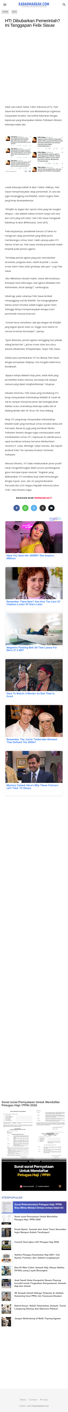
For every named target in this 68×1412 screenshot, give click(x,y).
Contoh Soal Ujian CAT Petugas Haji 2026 (36, 1242)
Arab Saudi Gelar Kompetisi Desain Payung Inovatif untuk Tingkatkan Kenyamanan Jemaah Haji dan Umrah (40, 1283)
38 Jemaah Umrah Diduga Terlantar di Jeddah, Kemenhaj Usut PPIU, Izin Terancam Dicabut (39, 1294)
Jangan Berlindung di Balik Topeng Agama (37, 1318)
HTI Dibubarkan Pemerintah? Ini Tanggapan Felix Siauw (32, 23)
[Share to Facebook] (16, 508)
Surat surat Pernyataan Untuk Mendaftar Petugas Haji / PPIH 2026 (31, 1103)
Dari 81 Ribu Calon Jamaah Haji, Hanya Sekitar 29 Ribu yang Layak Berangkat (39, 1269)
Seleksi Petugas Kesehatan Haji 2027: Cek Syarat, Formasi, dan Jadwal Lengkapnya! (37, 1256)
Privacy (44, 1400)
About (23, 1400)
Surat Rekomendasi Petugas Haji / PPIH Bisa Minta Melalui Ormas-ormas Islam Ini (38, 1206)
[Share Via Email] (51, 508)
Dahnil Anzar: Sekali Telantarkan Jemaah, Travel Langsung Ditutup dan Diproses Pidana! (40, 1307)
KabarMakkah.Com (40, 1406)
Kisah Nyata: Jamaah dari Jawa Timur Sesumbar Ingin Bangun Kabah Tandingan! (40, 1230)
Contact (33, 1400)
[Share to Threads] (43, 508)
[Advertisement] (34, 68)
